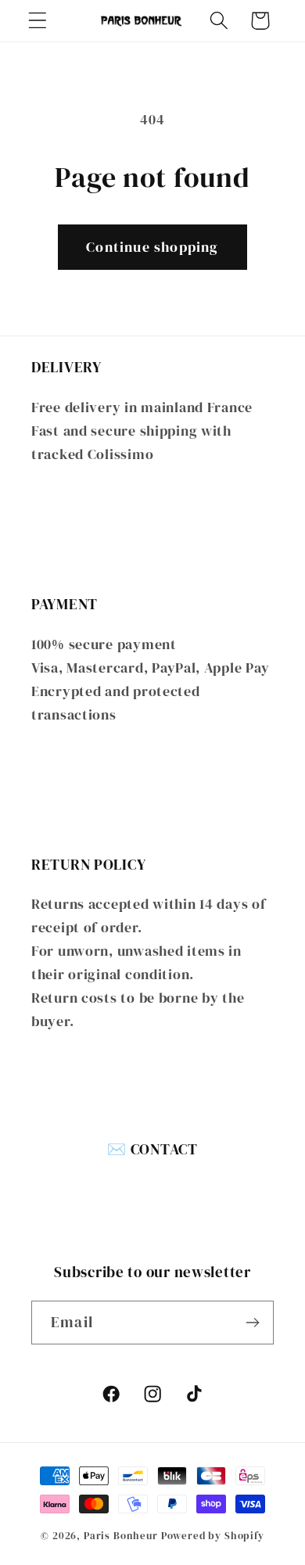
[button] (38, 20)
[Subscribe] (252, 1322)
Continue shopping (152, 247)
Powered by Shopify (212, 1535)
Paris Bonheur (121, 1535)
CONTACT (164, 1149)
